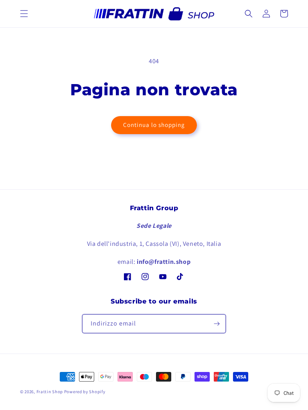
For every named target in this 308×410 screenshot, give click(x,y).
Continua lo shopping (154, 125)
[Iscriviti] (216, 324)
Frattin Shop (49, 391)
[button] (24, 13)
